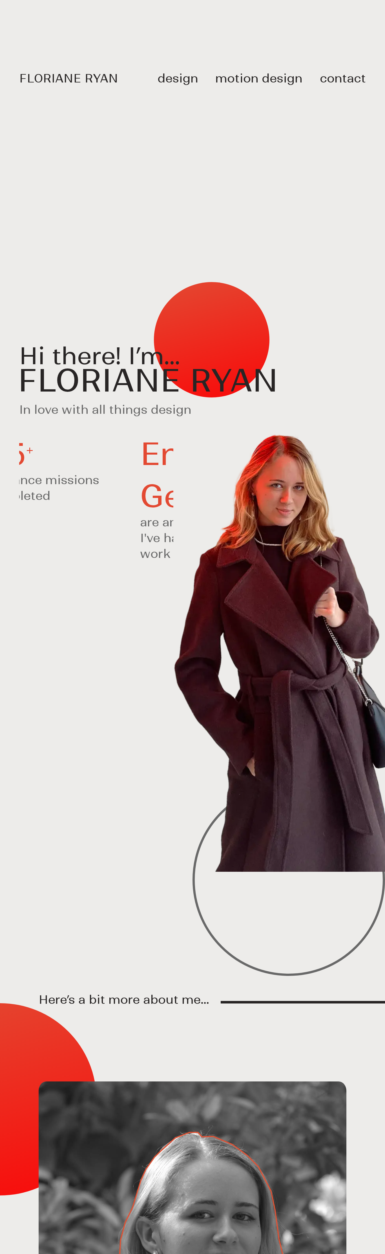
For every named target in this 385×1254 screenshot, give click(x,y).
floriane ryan (68, 78)
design (178, 78)
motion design (258, 78)
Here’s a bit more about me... (124, 999)
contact (343, 78)
